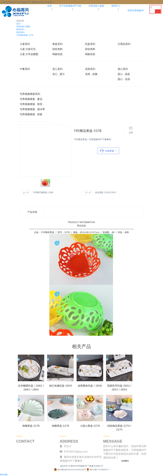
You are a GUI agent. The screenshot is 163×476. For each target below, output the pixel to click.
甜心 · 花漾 (124, 79)
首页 (18, 23)
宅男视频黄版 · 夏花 (31, 99)
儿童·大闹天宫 (28, 49)
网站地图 (4, 474)
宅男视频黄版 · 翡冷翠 (32, 109)
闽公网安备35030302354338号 (71, 469)
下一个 (88, 192)
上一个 (26, 192)
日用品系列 (124, 44)
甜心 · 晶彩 (124, 74)
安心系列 (57, 68)
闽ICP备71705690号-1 (100, 469)
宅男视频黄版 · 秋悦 (31, 104)
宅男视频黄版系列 (30, 93)
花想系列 (90, 68)
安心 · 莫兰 (58, 74)
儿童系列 (25, 44)
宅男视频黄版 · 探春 (31, 114)
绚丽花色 (57, 54)
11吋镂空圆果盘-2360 (43, 192)
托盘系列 (90, 44)
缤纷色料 (20, 32)
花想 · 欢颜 (91, 74)
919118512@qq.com (76, 451)
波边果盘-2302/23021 (105, 192)
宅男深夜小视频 (23, 26)
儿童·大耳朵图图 (29, 54)
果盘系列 (20, 29)
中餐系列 (25, 68)
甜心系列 (123, 68)
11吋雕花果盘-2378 (24, 35)
